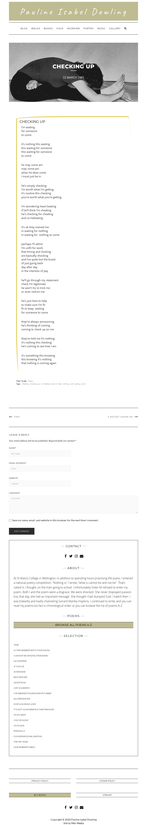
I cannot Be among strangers (31, 655)
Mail (81, 555)
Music (101, 28)
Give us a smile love (25, 704)
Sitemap (107, 795)
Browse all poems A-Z (73, 625)
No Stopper (20, 661)
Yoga (59, 28)
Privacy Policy (40, 781)
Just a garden (22, 688)
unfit (71, 384)
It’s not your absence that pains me (34, 709)
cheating (25, 384)
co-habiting (45, 384)
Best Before (20, 677)
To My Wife (20, 714)
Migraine (73, 28)
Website (13, 478)
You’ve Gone (21, 720)
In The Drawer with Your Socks (32, 650)
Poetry (89, 28)
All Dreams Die (22, 698)
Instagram (76, 555)
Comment (14, 493)
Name (12, 448)
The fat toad (21, 741)
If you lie (19, 666)
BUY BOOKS (40, 795)
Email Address (17, 463)
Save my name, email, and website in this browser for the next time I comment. (55, 520)
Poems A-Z (19, 731)
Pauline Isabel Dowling (73, 11)
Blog (24, 28)
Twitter (71, 555)
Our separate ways (24, 747)
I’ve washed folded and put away (33, 693)
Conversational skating (28, 736)
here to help (56, 384)
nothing (65, 384)
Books (48, 28)
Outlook (19, 725)
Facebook (65, 555)
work (83, 384)
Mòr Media (77, 823)
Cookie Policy (107, 781)
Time (17, 417)
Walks (35, 28)
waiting (77, 384)
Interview (19, 671)
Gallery (115, 28)
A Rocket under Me (120, 417)
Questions (20, 682)
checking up (35, 384)
